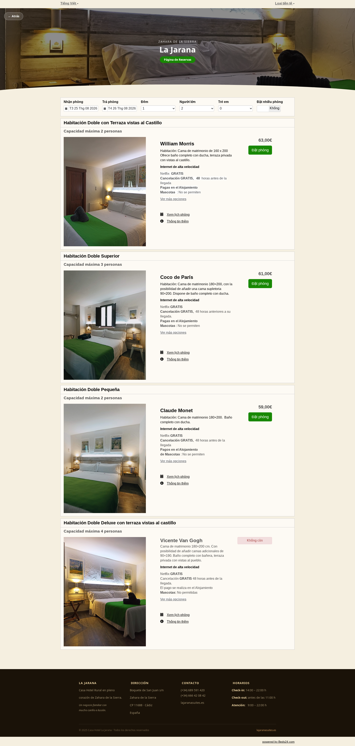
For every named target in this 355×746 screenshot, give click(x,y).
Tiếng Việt (68, 3)
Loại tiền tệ (284, 3)
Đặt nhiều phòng (270, 102)
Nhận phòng (73, 102)
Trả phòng (110, 102)
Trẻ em (223, 102)
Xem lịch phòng (178, 214)
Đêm (144, 102)
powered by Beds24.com (278, 741)
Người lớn (188, 102)
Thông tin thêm (178, 221)
